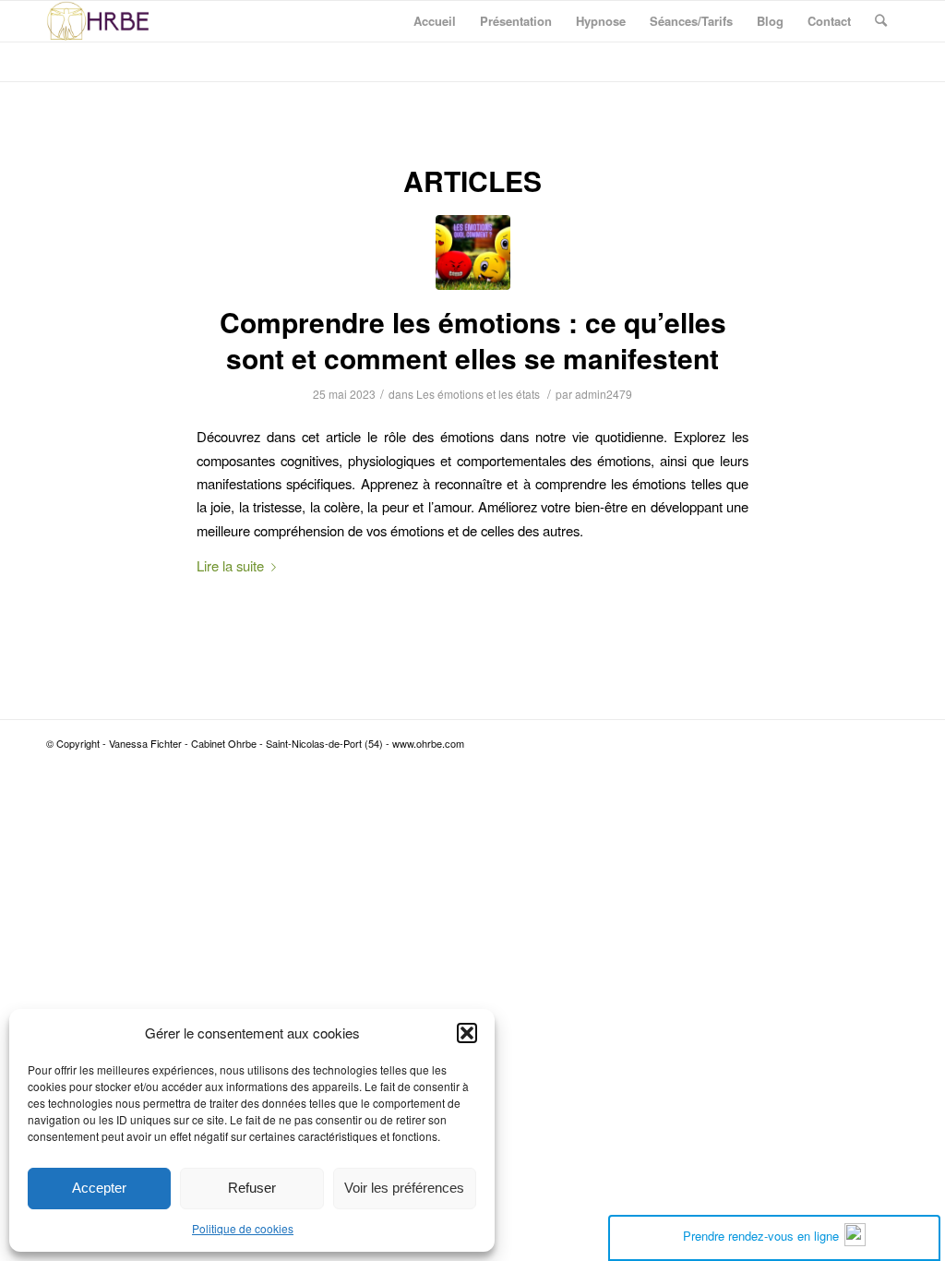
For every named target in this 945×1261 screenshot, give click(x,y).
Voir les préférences (404, 1187)
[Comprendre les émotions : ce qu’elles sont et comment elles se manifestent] (473, 252)
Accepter (99, 1187)
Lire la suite (230, 565)
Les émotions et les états (478, 394)
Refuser (252, 1187)
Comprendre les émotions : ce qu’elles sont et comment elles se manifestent (473, 340)
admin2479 (603, 394)
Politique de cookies (242, 1228)
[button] (467, 1033)
